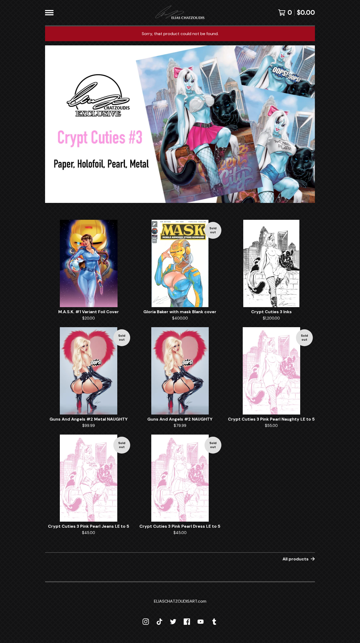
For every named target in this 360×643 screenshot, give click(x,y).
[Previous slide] (52, 120)
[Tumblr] (214, 621)
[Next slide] (307, 120)
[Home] (180, 12)
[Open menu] (49, 12)
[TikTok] (159, 621)
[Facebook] (186, 621)
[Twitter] (173, 621)
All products (296, 559)
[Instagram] (145, 621)
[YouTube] (200, 621)
